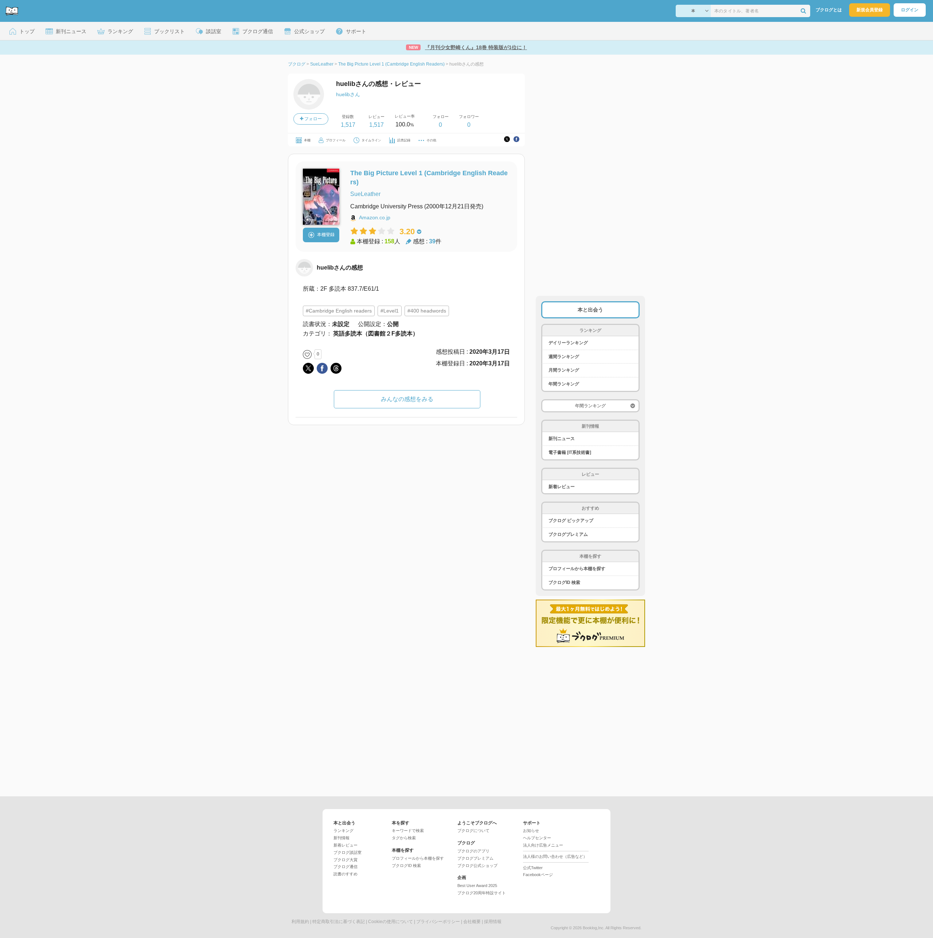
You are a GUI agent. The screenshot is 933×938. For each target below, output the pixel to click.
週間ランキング (564, 356)
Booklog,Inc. (594, 928)
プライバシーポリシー (438, 921)
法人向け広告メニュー (543, 845)
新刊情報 (341, 838)
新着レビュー (562, 486)
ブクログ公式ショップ (477, 865)
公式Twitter (533, 868)
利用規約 (300, 921)
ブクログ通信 (345, 866)
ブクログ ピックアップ (571, 520)
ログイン (909, 9)
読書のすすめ (345, 874)
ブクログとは (829, 9)
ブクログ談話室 (347, 852)
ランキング (343, 830)
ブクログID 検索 (564, 582)
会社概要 (472, 921)
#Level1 (389, 311)
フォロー (312, 118)
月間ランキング (564, 370)
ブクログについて (473, 830)
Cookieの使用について (390, 921)
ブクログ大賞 (345, 859)
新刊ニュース (562, 438)
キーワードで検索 (408, 830)
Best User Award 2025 (477, 885)
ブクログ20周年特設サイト (481, 893)
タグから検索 (404, 838)
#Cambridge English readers (339, 311)
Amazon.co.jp (374, 217)
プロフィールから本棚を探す (577, 568)
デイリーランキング (568, 342)
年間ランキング (564, 383)
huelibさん (348, 94)
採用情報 (492, 921)
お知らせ (531, 830)
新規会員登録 (869, 9)
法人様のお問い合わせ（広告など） (555, 856)
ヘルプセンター (537, 838)
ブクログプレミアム (568, 534)
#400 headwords (426, 311)
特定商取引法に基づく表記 (338, 921)
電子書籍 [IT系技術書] (570, 452)
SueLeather (365, 194)
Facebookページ (538, 874)
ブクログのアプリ (473, 851)
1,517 (348, 125)
